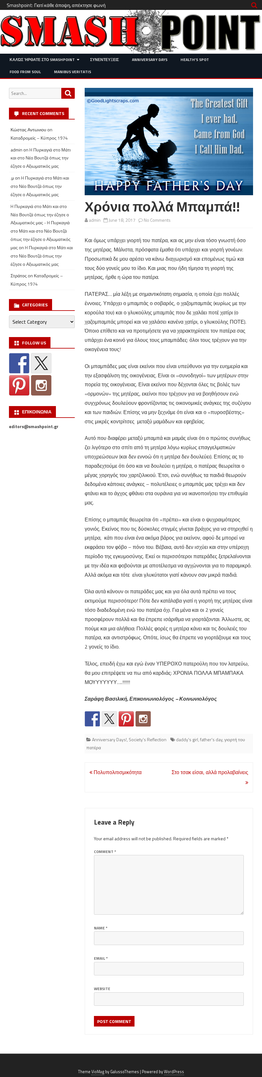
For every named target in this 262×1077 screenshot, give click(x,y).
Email (101, 958)
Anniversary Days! (109, 739)
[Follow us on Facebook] (92, 719)
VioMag (97, 1072)
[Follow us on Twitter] (109, 719)
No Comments (157, 220)
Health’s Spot (195, 60)
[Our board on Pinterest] (126, 719)
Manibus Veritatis (72, 72)
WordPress (174, 1072)
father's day (211, 739)
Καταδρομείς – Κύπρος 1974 (39, 138)
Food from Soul (25, 72)
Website (102, 989)
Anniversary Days (149, 60)
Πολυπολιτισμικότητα (117, 772)
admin (95, 220)
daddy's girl (187, 739)
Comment (105, 852)
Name (100, 928)
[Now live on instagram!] (143, 719)
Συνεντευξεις (104, 60)
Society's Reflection (147, 739)
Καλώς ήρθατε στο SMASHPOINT (42, 60)
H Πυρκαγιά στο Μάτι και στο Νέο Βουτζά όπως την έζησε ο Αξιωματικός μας (41, 158)
